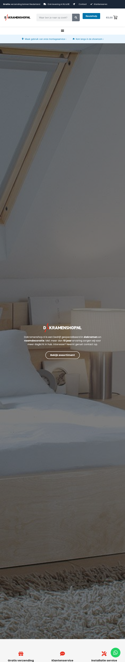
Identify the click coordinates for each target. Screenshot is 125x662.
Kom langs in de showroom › (90, 39)
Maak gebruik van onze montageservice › (45, 39)
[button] (62, 30)
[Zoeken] (76, 17)
